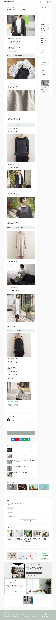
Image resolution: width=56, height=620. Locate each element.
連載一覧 (42, 66)
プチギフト (42, 44)
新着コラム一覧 (43, 64)
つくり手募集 (21, 614)
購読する (15, 591)
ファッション (43, 9)
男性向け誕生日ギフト (44, 40)
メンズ (42, 11)
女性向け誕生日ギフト (44, 38)
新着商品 (42, 52)
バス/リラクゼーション (44, 26)
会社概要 (33, 616)
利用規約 (5, 616)
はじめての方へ (43, 72)
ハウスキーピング (43, 28)
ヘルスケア (42, 24)
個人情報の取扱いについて (17, 616)
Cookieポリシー (23, 616)
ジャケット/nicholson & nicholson (12, 188)
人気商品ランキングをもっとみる (28, 545)
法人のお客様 (16, 614)
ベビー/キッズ (43, 30)
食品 (41, 32)
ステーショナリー (43, 22)
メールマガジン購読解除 (44, 76)
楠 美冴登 (12, 420)
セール (42, 54)
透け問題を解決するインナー (16, 38)
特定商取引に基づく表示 (29, 616)
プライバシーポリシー (10, 616)
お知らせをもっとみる (28, 520)
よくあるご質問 (43, 74)
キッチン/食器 (43, 20)
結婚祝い (42, 42)
